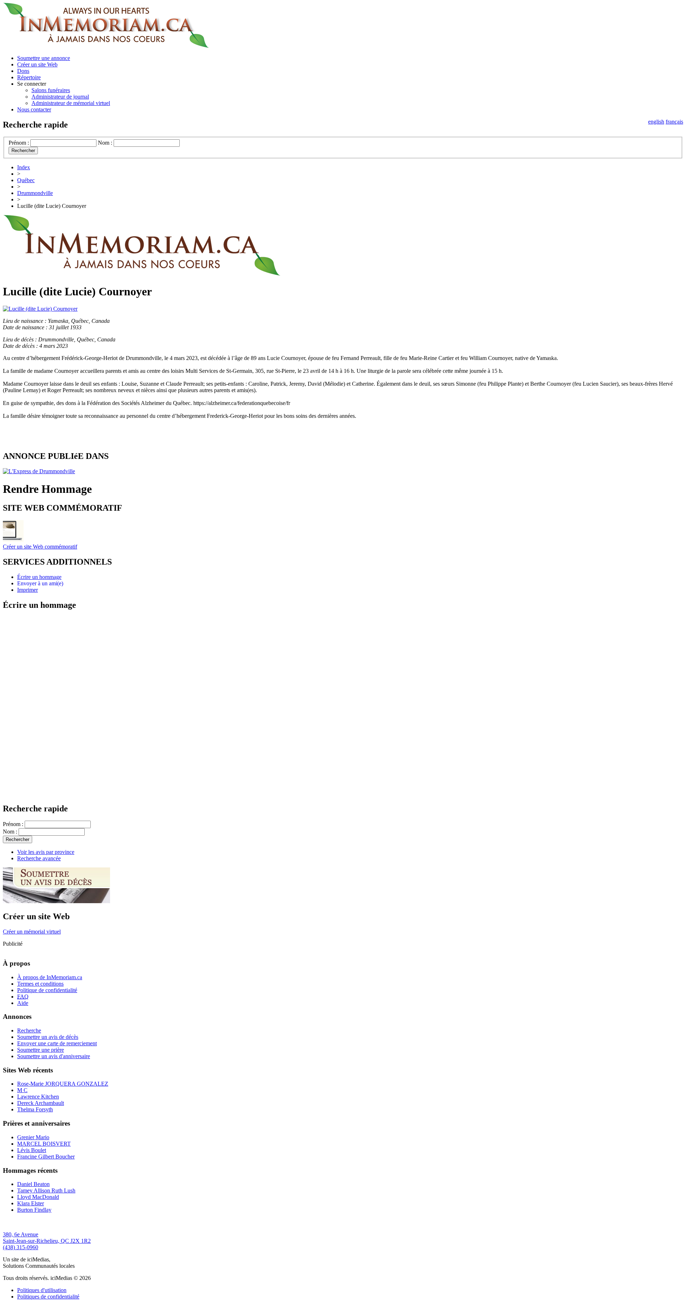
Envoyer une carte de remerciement (57, 1043)
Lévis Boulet (31, 1150)
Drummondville (35, 193)
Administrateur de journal (60, 97)
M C (22, 1090)
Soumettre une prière (40, 1050)
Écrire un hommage (39, 577)
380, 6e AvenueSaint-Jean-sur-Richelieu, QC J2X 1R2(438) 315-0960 (47, 1240)
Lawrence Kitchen (38, 1097)
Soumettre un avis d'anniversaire (53, 1056)
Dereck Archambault (40, 1103)
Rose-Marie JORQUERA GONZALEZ (62, 1084)
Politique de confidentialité (47, 990)
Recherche (29, 1030)
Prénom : (19, 143)
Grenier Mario (33, 1137)
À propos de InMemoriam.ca (49, 977)
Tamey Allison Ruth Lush (46, 1190)
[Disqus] (343, 706)
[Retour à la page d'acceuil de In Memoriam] (106, 46)
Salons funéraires (50, 90)
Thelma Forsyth (35, 1109)
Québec (26, 180)
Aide (22, 1003)
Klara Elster (30, 1203)
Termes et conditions (40, 984)
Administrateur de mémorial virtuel (70, 103)
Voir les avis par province (45, 852)
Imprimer (27, 590)
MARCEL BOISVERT (44, 1144)
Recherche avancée (39, 858)
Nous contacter (34, 109)
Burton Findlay (34, 1210)
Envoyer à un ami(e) (40, 583)
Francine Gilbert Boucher (46, 1157)
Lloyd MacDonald (38, 1197)
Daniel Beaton (33, 1184)
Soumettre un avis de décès (47, 1037)
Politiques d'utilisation (41, 1290)
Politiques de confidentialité (48, 1297)
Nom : (105, 143)
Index (23, 167)
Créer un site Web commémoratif (40, 547)
